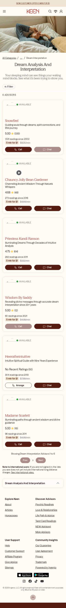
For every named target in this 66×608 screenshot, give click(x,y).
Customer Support (14, 551)
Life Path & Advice (44, 515)
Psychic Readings (44, 504)
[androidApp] (41, 576)
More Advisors (42, 532)
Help (7, 545)
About (8, 504)
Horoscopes (11, 515)
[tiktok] (36, 582)
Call (20, 149)
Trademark (41, 562)
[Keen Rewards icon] (55, 11)
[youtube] (42, 582)
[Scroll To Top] (33, 597)
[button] (58, 483)
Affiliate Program (13, 556)
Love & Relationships (46, 510)
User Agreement (44, 551)
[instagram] (24, 582)
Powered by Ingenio (45, 567)
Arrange (20, 385)
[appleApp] (24, 576)
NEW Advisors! (43, 526)
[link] (18, 172)
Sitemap (9, 567)
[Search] (50, 11)
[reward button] (55, 11)
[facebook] (30, 582)
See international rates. (22, 472)
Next (40, 460)
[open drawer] (4, 11)
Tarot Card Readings (45, 521)
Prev (25, 460)
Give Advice (11, 562)
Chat (49, 149)
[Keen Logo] (33, 11)
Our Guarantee (43, 545)
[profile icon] (61, 11)
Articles (9, 510)
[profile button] (61, 11)
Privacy (39, 556)
